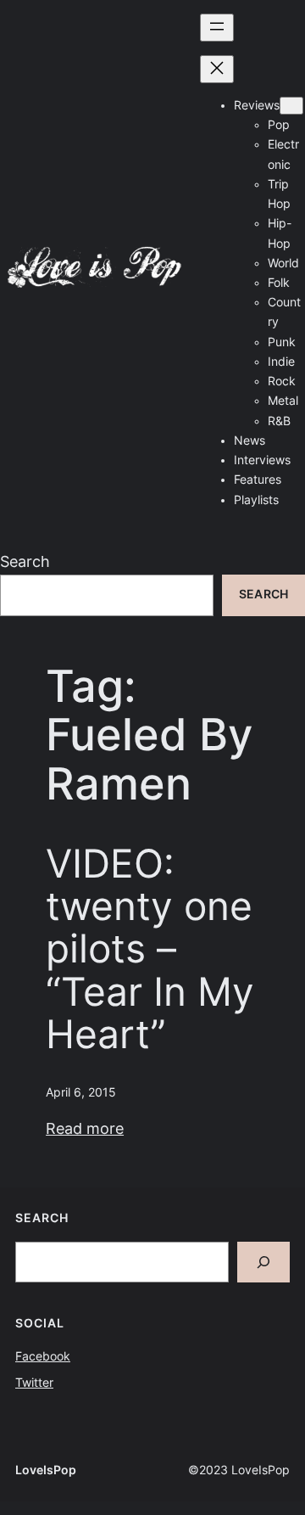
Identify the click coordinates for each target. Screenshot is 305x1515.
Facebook (42, 1356)
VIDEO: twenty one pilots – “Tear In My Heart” (150, 950)
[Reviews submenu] (291, 106)
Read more (85, 1128)
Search (25, 561)
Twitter (34, 1382)
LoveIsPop (45, 1470)
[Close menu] (217, 69)
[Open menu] (217, 28)
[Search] (263, 1262)
